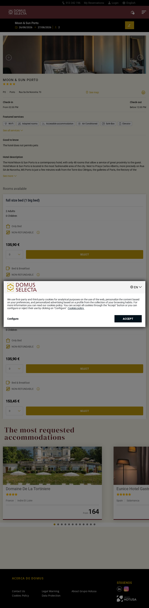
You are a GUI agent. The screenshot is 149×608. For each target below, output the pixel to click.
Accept (128, 318)
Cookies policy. (76, 308)
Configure (13, 318)
